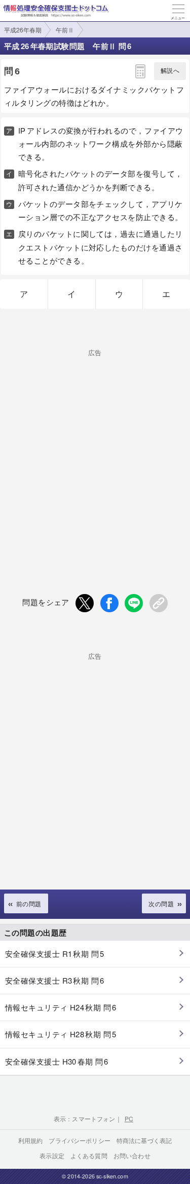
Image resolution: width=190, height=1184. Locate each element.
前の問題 (29, 903)
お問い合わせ (131, 1155)
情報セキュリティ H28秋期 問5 (60, 1034)
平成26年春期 (23, 29)
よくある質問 (88, 1155)
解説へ (170, 70)
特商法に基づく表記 (144, 1140)
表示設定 (52, 1155)
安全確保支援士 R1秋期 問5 (54, 953)
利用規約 (30, 1140)
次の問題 (161, 903)
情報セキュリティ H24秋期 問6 (60, 1007)
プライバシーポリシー (79, 1140)
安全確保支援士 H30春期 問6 (56, 1061)
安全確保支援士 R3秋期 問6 (54, 980)
